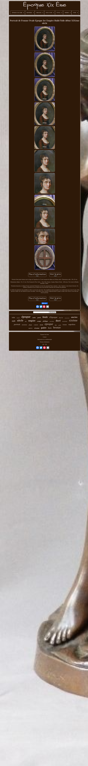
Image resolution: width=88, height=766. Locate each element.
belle (13, 317)
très (26, 321)
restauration (67, 317)
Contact (44, 337)
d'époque (53, 317)
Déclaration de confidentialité (44, 339)
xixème (73, 320)
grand (60, 325)
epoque (49, 323)
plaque (30, 324)
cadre (34, 317)
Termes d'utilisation (44, 342)
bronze (57, 327)
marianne (24, 324)
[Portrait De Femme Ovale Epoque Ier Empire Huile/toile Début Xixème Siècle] (44, 39)
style (13, 321)
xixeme (36, 328)
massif (41, 324)
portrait (17, 324)
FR (46, 344)
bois (49, 328)
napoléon (71, 324)
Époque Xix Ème (44, 334)
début (56, 325)
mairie (30, 328)
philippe (45, 321)
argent (18, 317)
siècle (20, 320)
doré (58, 320)
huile (61, 317)
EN (43, 344)
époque (26, 316)
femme (65, 324)
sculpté (39, 321)
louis (45, 317)
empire (31, 320)
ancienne (64, 321)
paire (43, 327)
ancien (74, 317)
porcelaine (52, 321)
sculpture (36, 324)
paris (39, 317)
